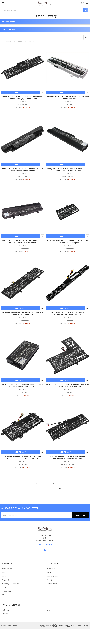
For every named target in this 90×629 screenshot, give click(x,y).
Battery (50, 572)
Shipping (5, 580)
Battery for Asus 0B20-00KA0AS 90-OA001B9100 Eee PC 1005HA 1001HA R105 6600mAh (22, 242)
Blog (3, 572)
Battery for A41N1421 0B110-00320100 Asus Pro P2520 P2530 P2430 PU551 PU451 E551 (22, 170)
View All (48, 610)
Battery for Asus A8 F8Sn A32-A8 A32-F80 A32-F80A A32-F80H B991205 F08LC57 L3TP (22, 385)
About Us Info (7, 569)
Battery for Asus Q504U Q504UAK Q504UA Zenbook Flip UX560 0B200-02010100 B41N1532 (67, 385)
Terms (4, 587)
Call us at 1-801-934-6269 (45, 544)
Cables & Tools (52, 576)
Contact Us (6, 576)
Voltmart (5, 610)
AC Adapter (51, 569)
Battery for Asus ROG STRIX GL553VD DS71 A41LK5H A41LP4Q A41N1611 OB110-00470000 (67, 313)
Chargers (50, 580)
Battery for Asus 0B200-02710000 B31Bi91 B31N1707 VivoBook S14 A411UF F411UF (22, 313)
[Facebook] (45, 550)
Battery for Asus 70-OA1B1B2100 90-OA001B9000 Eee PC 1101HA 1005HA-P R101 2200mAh (67, 170)
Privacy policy (7, 591)
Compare (42, 92)
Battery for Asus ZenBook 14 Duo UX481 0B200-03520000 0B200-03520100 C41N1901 (67, 457)
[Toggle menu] (3, 3)
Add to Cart (20, 93)
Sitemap (5, 595)
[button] (85, 37)
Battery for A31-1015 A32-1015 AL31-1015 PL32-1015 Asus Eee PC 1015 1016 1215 (67, 98)
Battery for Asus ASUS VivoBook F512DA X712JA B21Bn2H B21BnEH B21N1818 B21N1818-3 (22, 457)
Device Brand (52, 584)
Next (60, 489)
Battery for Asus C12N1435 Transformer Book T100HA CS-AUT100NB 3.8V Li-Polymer (67, 242)
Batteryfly (5, 614)
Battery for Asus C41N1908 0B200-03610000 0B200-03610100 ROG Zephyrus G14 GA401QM (22, 98)
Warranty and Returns (10, 584)
